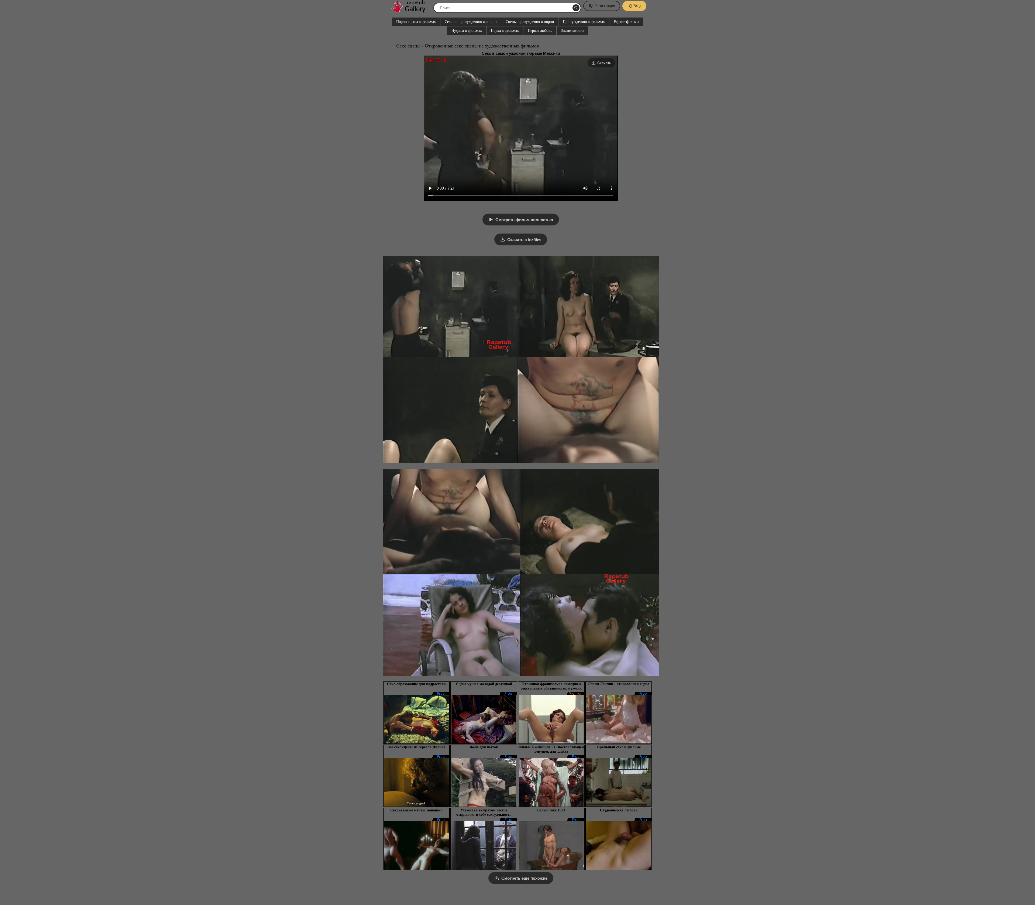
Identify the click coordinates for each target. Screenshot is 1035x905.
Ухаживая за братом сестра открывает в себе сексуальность (483, 812)
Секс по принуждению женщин (471, 22)
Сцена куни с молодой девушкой (484, 684)
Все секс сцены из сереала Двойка (416, 747)
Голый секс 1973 (551, 810)
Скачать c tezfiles (524, 239)
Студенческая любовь (618, 810)
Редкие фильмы (626, 22)
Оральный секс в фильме (619, 747)
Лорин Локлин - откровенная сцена (618, 684)
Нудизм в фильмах (466, 31)
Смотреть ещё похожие (524, 878)
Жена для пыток (484, 747)
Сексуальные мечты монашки (416, 810)
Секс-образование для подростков (416, 684)
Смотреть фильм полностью (524, 219)
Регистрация (605, 6)
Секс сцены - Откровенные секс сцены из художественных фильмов (467, 46)
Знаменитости (572, 31)
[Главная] (411, 10)
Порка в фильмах (505, 31)
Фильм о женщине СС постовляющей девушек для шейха (551, 749)
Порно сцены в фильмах (416, 22)
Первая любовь (540, 31)
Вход (637, 6)
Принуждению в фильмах (584, 22)
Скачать (604, 63)
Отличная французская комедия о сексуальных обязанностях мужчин (551, 686)
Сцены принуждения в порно (530, 22)
